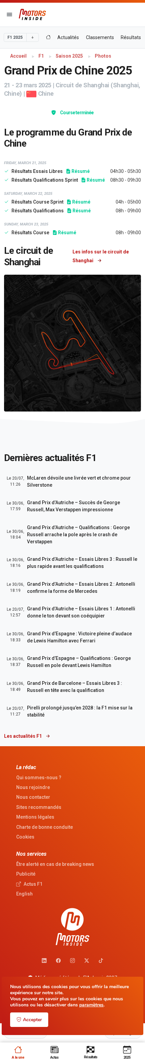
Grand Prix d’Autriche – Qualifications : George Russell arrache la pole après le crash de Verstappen (78, 534)
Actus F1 (32, 884)
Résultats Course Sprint (37, 202)
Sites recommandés (38, 807)
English (24, 894)
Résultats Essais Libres (37, 171)
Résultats (131, 37)
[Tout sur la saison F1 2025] (48, 37)
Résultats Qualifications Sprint (45, 180)
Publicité (25, 874)
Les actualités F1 (23, 736)
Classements (100, 37)
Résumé (79, 171)
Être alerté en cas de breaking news (55, 864)
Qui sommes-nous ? (38, 777)
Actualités (68, 37)
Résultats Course (30, 232)
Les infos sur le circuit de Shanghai (100, 256)
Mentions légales (35, 817)
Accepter (32, 1019)
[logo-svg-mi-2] (32, 14)
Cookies (25, 837)
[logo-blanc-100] (72, 927)
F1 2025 (15, 37)
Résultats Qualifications (38, 210)
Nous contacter (33, 797)
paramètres (91, 1005)
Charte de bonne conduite (44, 827)
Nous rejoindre (33, 787)
